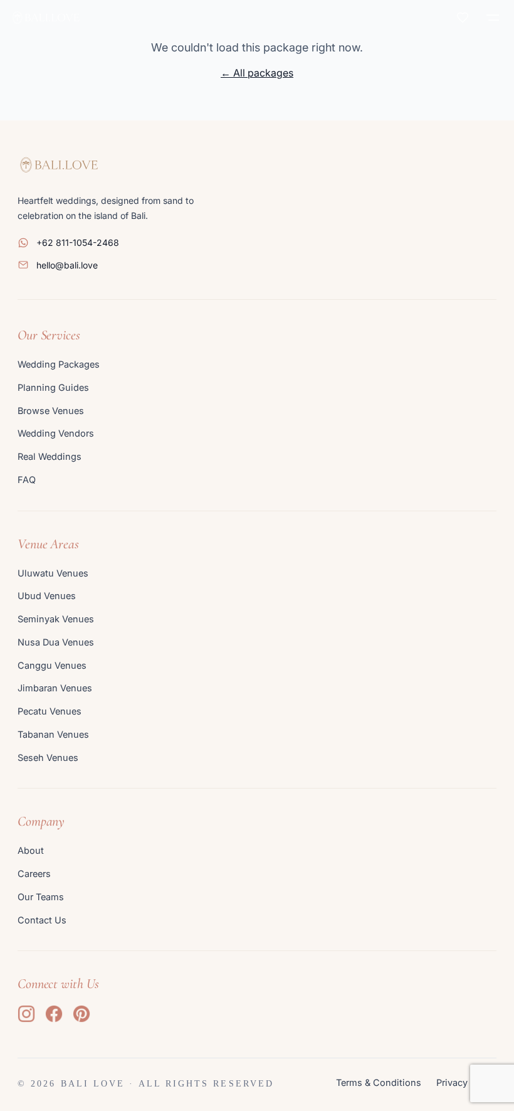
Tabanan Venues (53, 734)
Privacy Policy (466, 1082)
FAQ (27, 479)
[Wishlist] (462, 17)
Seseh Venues (48, 757)
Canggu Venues (52, 665)
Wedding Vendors (56, 433)
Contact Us (42, 920)
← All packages (257, 72)
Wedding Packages (59, 364)
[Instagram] (26, 1014)
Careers (34, 873)
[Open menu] (492, 17)
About (31, 850)
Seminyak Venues (56, 619)
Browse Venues (51, 410)
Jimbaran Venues (55, 688)
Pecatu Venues (49, 711)
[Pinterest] (81, 1014)
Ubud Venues (47, 595)
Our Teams (41, 896)
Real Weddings (49, 456)
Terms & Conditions (378, 1082)
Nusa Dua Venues (56, 642)
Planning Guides (53, 387)
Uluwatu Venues (53, 573)
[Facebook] (54, 1014)
